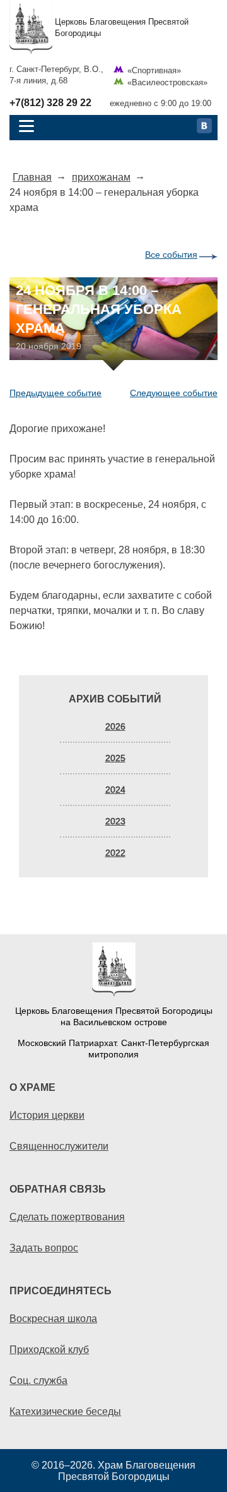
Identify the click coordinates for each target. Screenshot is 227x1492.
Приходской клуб (49, 1349)
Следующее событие (174, 393)
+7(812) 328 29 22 (50, 103)
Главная (32, 177)
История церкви (46, 1115)
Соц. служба (38, 1380)
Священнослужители (58, 1146)
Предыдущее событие (55, 393)
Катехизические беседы (65, 1411)
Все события (171, 255)
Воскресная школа (53, 1318)
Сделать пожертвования (67, 1216)
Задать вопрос (43, 1247)
